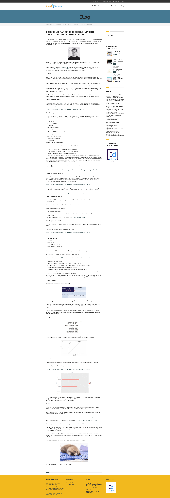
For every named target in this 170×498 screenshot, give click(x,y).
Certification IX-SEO (90, 5)
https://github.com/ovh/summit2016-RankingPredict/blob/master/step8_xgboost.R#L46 (68, 184)
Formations (78, 5)
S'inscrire (122, 1)
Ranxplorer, (62, 103)
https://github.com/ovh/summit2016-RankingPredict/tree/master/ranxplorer (65, 109)
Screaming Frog (51, 151)
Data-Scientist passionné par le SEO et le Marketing (64, 69)
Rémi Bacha (58, 85)
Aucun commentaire (97, 39)
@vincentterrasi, (65, 67)
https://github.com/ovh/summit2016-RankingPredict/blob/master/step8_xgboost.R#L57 (68, 257)
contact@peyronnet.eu (70, 486)
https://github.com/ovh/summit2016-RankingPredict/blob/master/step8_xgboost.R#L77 (68, 369)
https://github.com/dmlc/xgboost (78, 217)
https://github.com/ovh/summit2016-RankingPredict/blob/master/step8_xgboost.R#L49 (68, 193)
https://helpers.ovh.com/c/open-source (87, 420)
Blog (122, 5)
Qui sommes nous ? (103, 5)
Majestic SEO (50, 149)
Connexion (117, 1)
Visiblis (49, 153)
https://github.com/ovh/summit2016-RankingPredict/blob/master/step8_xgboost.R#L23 (68, 232)
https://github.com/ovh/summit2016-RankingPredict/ (83, 417)
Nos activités (115, 5)
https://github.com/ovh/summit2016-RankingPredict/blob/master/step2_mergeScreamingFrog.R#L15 (71, 170)
